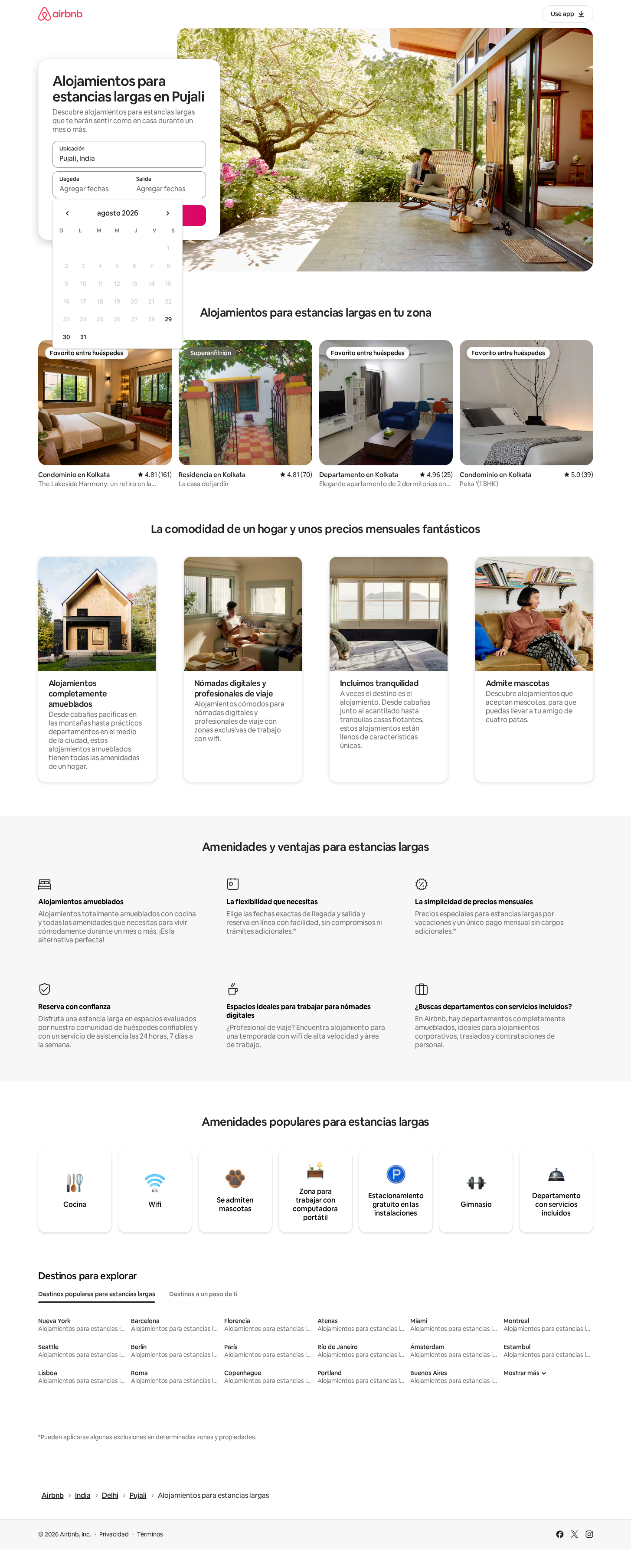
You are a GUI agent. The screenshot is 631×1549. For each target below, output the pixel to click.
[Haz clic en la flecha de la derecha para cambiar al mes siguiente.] (167, 213)
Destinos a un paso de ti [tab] (203, 1294)
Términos (150, 1534)
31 (83, 337)
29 (168, 319)
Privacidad (114, 1534)
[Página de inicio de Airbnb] (60, 13)
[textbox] (90, 188)
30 (66, 337)
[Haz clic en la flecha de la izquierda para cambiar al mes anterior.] (67, 213)
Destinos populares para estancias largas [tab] (96, 1294)
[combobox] (129, 158)
